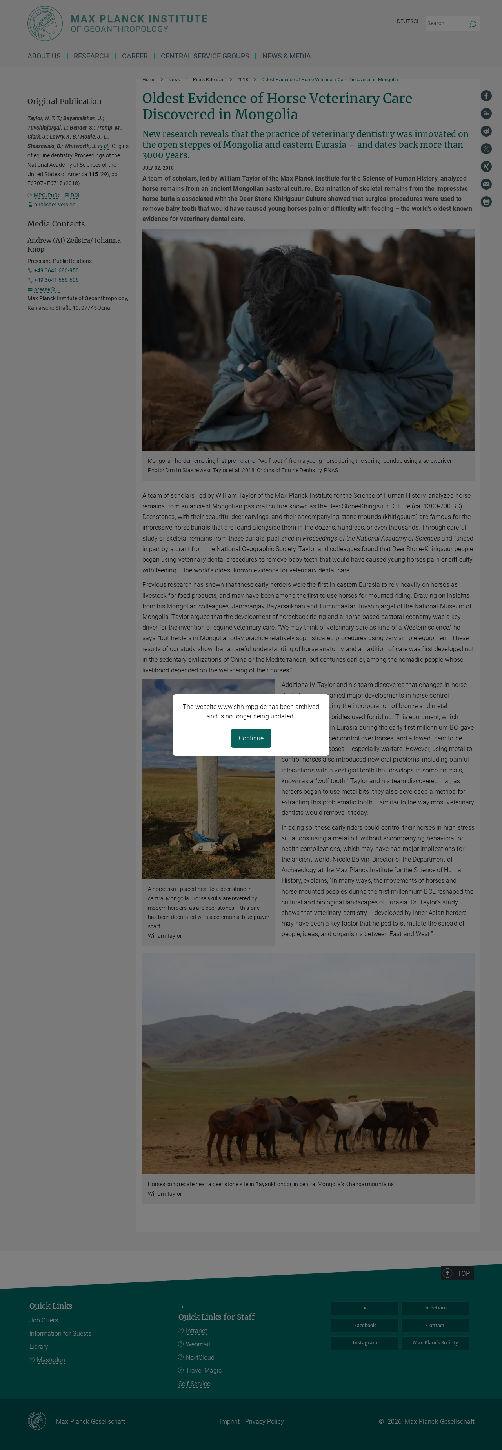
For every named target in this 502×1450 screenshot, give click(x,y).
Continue (251, 738)
